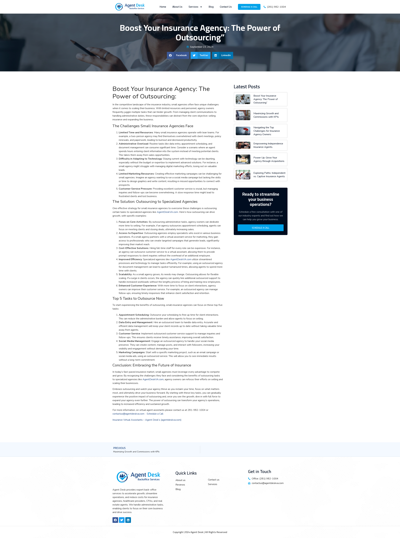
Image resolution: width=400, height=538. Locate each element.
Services (193, 6)
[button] (178, 55)
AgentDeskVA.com (167, 212)
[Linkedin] (128, 520)
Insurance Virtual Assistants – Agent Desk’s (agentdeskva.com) (146, 420)
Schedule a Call (155, 413)
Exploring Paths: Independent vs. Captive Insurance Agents (269, 174)
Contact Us (226, 6)
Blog (211, 6)
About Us (177, 6)
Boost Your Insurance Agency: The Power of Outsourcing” (265, 99)
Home (163, 6)
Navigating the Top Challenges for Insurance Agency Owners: (266, 131)
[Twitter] (122, 520)
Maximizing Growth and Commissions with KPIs (266, 115)
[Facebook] (115, 520)
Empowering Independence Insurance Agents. (268, 145)
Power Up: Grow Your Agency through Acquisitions (268, 159)
